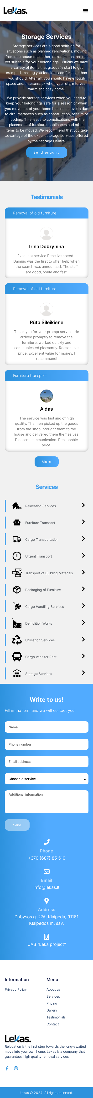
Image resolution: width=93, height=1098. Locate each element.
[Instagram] (16, 1068)
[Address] (47, 901)
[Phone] (47, 842)
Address (46, 909)
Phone (46, 850)
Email (46, 880)
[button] (85, 11)
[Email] (47, 871)
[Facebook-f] (7, 1068)
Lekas (24, 1093)
